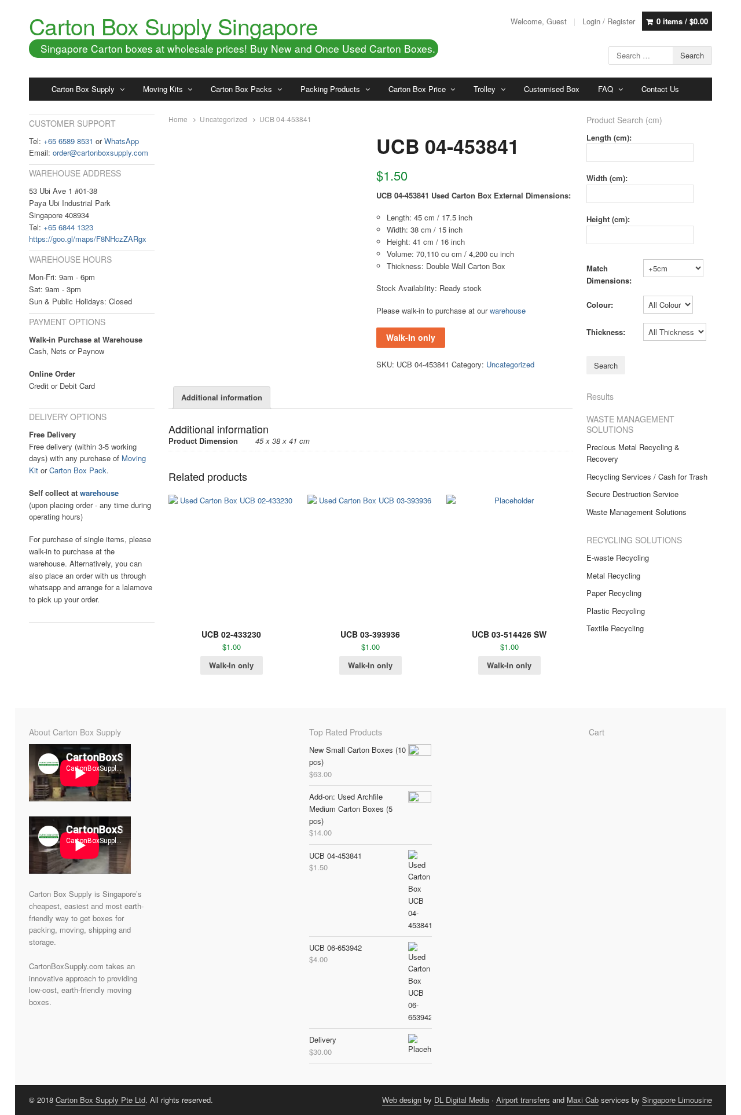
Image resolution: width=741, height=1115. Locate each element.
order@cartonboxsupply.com (100, 152)
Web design (401, 1099)
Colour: (599, 304)
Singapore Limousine (677, 1099)
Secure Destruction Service (632, 493)
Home (178, 119)
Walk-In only (410, 337)
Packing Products (330, 88)
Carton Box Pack (78, 470)
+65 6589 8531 (68, 140)
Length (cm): (609, 137)
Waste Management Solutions (636, 511)
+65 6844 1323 (68, 227)
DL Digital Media (461, 1099)
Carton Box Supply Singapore (173, 25)
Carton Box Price (417, 88)
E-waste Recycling (617, 557)
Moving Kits (163, 88)
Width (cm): (607, 177)
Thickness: (605, 331)
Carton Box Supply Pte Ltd (100, 1099)
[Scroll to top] (719, 1098)
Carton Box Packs (241, 88)
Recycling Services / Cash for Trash (646, 476)
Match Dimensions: (609, 274)
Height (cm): (608, 219)
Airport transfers (523, 1099)
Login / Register (608, 21)
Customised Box (551, 88)
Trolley (485, 88)
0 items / (682, 21)
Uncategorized (223, 119)
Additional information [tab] (221, 397)
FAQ (605, 88)
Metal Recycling (613, 575)
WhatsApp (121, 140)
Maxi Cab (583, 1099)
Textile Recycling (615, 628)
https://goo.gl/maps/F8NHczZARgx (87, 238)
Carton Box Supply (83, 88)
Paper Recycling (613, 592)
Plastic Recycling (615, 610)
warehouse (508, 310)
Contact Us (660, 88)
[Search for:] (660, 54)
